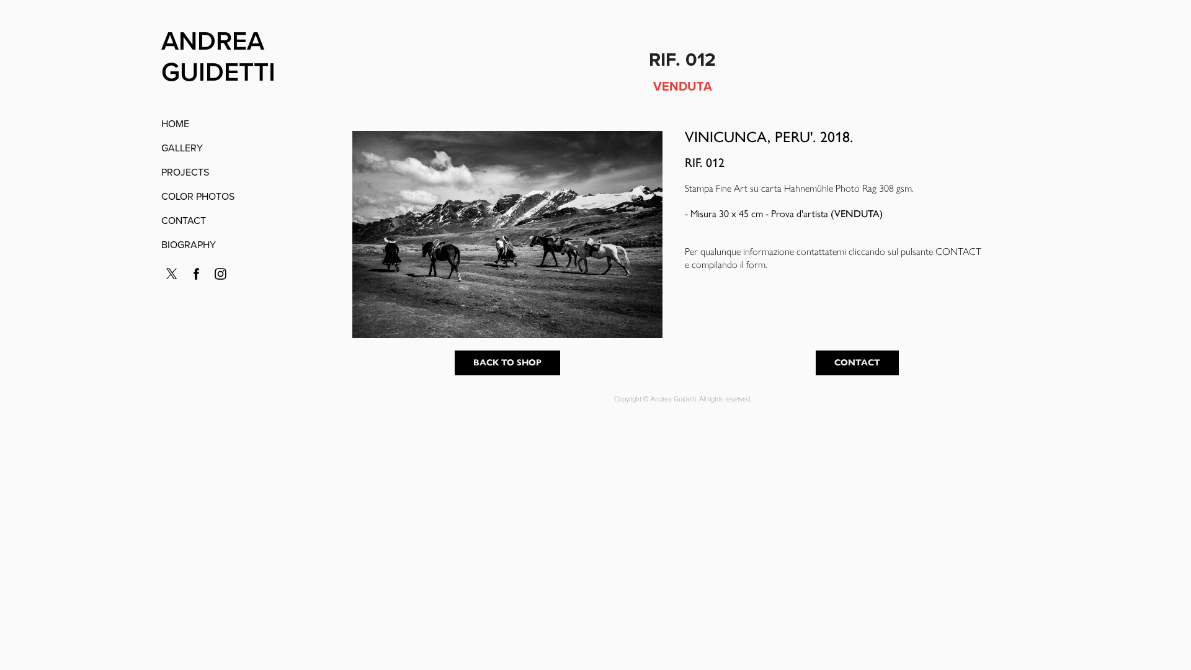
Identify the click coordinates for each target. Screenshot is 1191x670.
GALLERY (182, 147)
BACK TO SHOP (507, 362)
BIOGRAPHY (188, 244)
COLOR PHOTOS (197, 196)
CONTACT (183, 220)
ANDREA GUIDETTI (218, 56)
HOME (175, 123)
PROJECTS (185, 172)
